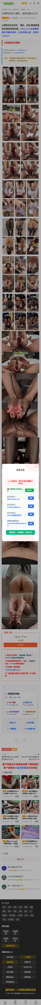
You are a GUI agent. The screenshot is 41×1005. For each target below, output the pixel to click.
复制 (30, 498)
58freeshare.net (13, 499)
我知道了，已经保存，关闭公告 (20, 532)
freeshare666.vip (13, 507)
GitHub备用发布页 (14, 515)
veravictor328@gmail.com (16, 524)
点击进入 (29, 490)
